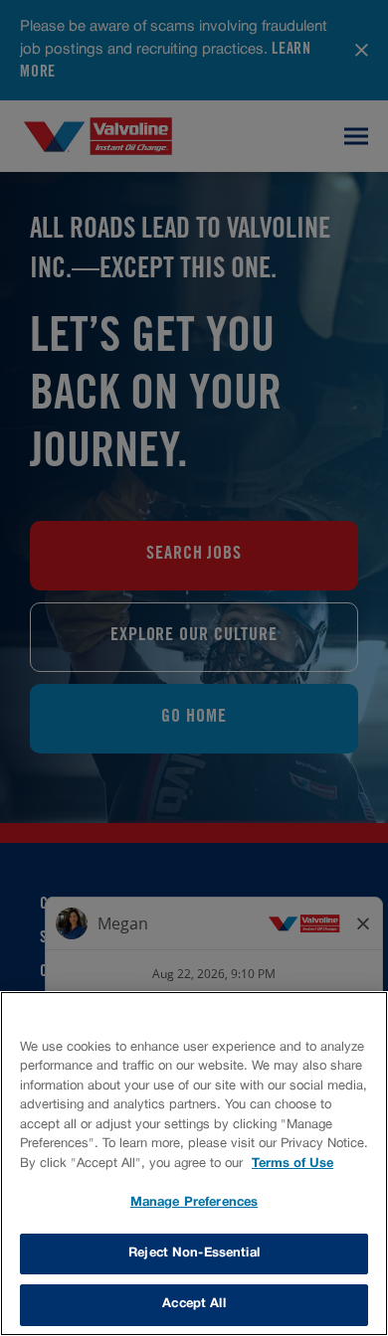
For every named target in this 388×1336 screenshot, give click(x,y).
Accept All (193, 1304)
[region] (194, 1163)
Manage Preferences (194, 1203)
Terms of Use (292, 1164)
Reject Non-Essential (194, 1253)
